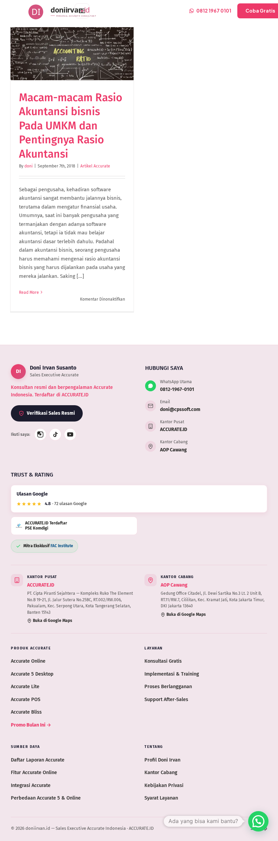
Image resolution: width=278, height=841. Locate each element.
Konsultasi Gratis (163, 661)
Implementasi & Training (171, 674)
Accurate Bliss (26, 712)
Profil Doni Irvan (162, 760)
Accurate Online (28, 661)
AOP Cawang (173, 450)
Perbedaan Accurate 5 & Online (46, 798)
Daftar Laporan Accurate (37, 760)
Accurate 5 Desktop (32, 674)
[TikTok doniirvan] (55, 434)
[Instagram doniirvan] (40, 434)
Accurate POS (25, 699)
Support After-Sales (166, 699)
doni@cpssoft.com (180, 409)
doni (28, 166)
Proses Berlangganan (168, 686)
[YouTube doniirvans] (70, 434)
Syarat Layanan (161, 798)
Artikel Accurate (95, 166)
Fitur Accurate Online (34, 772)
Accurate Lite (25, 686)
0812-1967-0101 (177, 389)
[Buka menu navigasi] (82, 10)
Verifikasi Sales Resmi (51, 413)
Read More (29, 292)
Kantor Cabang (160, 772)
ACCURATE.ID (173, 429)
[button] (258, 821)
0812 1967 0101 (213, 10)
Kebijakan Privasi (163, 785)
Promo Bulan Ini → (31, 725)
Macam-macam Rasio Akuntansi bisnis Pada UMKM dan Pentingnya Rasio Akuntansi (70, 125)
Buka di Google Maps (52, 620)
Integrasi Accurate (31, 785)
